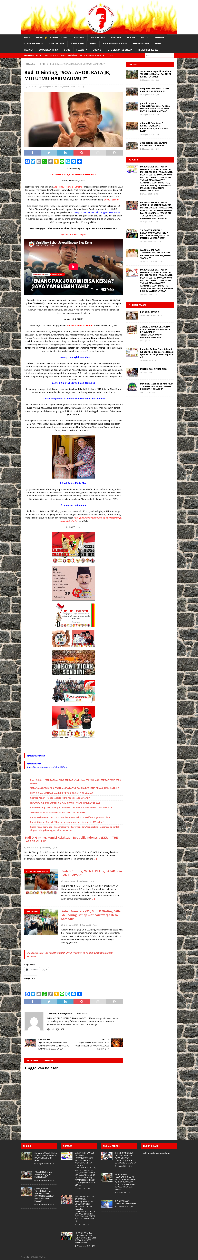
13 (157, 222)
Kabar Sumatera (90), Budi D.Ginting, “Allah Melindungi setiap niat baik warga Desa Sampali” (91, 915)
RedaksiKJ (46, 847)
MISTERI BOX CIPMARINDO (153, 369)
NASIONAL (116, 37)
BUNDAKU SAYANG (150, 312)
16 (157, 194)
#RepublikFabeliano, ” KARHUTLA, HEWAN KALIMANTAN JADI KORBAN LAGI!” (154, 127)
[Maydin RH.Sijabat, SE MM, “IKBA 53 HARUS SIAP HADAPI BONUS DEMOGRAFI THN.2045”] (132, 386)
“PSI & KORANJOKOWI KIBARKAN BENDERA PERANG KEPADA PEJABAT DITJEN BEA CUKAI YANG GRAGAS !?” (125, 1158)
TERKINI (133, 64)
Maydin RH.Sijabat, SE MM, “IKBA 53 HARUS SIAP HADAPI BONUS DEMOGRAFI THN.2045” (156, 386)
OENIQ (67, 49)
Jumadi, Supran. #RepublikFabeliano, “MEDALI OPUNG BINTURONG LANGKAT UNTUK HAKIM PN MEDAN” (155, 107)
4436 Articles (83, 1013)
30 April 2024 (32, 847)
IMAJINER (28, 49)
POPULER (133, 159)
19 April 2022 (147, 341)
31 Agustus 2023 (71, 925)
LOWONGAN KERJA (48, 49)
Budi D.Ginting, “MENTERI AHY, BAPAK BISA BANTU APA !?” (91, 873)
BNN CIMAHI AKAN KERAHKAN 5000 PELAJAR (125, 1202)
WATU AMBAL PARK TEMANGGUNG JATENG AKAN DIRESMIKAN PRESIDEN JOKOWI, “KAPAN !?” (156, 254)
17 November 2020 (149, 261)
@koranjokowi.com (36, 755)
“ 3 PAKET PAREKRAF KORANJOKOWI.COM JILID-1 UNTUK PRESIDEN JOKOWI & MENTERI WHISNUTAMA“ (154, 234)
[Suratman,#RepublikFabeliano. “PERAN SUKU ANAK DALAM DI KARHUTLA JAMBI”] (132, 74)
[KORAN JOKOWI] (99, 32)
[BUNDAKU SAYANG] (132, 315)
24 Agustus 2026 (148, 94)
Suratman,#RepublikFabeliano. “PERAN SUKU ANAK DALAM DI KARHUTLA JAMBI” (156, 74)
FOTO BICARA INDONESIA (119, 49)
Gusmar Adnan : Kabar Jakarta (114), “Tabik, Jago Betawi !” (60, 797)
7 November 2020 (149, 241)
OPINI (158, 43)
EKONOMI (159, 37)
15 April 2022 (147, 372)
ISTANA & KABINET (33, 43)
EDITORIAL (79, 37)
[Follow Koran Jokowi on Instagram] (56, 1029)
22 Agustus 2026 (148, 149)
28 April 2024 (69, 881)
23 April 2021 (147, 222)
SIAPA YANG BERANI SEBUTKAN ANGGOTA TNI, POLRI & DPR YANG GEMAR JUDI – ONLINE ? (74, 788)
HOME (27, 37)
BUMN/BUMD (77, 43)
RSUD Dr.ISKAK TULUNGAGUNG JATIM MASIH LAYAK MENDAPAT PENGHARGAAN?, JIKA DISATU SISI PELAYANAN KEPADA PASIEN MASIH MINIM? (125, 1181)
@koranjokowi (34, 763)
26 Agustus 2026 (148, 80)
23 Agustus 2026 (148, 134)
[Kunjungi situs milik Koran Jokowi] (48, 1029)
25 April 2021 (147, 294)
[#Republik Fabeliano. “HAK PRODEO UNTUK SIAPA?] (132, 146)
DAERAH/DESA (97, 37)
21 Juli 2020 (146, 360)
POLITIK (145, 37)
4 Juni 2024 (146, 392)
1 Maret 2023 (122, 1166)
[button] (73, 615)
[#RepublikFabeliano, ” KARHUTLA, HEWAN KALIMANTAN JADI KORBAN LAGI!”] (132, 126)
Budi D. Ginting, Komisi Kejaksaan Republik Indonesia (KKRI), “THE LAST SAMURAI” (71, 839)
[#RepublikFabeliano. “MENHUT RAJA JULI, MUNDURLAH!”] (132, 91)
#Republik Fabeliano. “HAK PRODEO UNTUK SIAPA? (153, 144)
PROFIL (93, 43)
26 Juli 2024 (33, 86)
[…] (95, 858)
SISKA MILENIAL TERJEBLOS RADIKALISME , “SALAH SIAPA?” (58, 812)
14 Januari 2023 (122, 1206)
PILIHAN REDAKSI (137, 305)
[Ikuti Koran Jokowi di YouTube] (61, 1029)
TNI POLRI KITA (57, 43)
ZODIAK (97, 49)
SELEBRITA (81, 49)
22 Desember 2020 (149, 315)
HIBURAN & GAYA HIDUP (114, 43)
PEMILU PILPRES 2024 (148, 49)
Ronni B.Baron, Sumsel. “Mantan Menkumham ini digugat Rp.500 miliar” (66, 822)
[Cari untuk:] (159, 55)
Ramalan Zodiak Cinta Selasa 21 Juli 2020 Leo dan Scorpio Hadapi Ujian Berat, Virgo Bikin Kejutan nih (157, 353)
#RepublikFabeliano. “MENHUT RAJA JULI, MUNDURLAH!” (156, 90)
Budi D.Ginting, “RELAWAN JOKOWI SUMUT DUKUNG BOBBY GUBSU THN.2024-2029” (71, 807)
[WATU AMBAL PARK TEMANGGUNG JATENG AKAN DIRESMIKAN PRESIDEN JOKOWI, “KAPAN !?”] (132, 253)
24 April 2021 (147, 194)
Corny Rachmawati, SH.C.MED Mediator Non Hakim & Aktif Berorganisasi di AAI (70, 817)
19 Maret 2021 (122, 1192)
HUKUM (131, 37)
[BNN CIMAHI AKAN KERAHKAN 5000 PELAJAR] (106, 1204)
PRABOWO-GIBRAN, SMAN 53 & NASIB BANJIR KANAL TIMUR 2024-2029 (65, 802)
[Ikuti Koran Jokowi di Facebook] (52, 1029)
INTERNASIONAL (141, 43)
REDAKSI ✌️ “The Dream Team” (52, 37)
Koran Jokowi (47, 86)
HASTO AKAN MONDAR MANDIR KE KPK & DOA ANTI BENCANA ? (61, 793)
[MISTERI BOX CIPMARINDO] (132, 372)
